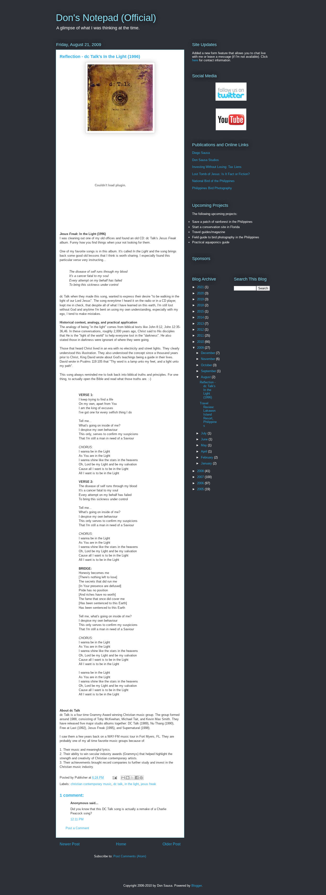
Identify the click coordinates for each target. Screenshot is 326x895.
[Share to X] (132, 777)
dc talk (118, 784)
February (207, 457)
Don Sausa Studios (205, 160)
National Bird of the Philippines (213, 181)
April (204, 451)
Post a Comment (77, 828)
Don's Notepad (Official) (106, 17)
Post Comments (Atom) (129, 856)
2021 (201, 287)
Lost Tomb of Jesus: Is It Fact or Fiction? (221, 174)
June (205, 439)
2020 (201, 293)
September (209, 371)
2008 (201, 471)
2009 (201, 347)
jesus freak (148, 784)
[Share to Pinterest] (141, 777)
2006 (201, 483)
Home (121, 844)
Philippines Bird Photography (212, 188)
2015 (201, 311)
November (208, 359)
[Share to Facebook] (136, 777)
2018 (201, 305)
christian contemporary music (91, 784)
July (204, 433)
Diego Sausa (201, 153)
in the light (132, 784)
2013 (201, 323)
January (207, 463)
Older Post (171, 844)
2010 (201, 341)
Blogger (196, 885)
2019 (201, 299)
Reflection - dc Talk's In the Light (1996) (208, 389)
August (206, 377)
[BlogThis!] (127, 777)
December (208, 353)
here (195, 60)
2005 (201, 489)
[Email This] (123, 777)
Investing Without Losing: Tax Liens (217, 167)
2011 (201, 335)
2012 (201, 329)
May (204, 445)
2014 (201, 317)
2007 (201, 477)
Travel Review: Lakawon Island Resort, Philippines (208, 414)
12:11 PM (77, 819)
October (207, 365)
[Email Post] (114, 777)
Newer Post (69, 844)
